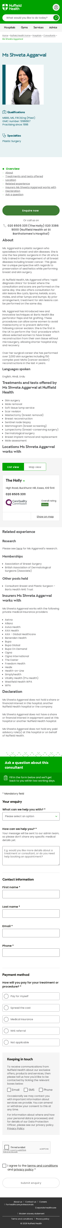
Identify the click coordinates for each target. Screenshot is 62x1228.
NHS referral (18, 1031)
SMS (31, 1090)
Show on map (45, 516)
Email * (7, 926)
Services (39, 27)
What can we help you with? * (23, 809)
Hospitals (9, 27)
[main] (31, 614)
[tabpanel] (31, 498)
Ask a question (14, 194)
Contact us (30, 1201)
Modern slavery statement (31, 1213)
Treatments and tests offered (24, 176)
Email (15, 1090)
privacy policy (24, 1169)
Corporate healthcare (45, 1207)
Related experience (17, 184)
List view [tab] (13, 467)
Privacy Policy (15, 1128)
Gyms (24, 27)
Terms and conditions (22, 1218)
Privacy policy (42, 1218)
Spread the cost (20, 1008)
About (9, 173)
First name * (11, 887)
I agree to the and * (32, 1167)
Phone (48, 1090)
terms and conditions (42, 1166)
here (19, 548)
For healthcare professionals (20, 1204)
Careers (43, 1201)
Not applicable (19, 1042)
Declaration (12, 191)
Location (10, 180)
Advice (53, 27)
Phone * (8, 946)
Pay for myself (19, 996)
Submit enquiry (31, 1183)
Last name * (11, 907)
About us (18, 1201)
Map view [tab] (35, 467)
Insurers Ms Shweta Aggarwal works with (30, 187)
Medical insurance (21, 1019)
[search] (31, 17)
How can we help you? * (19, 829)
